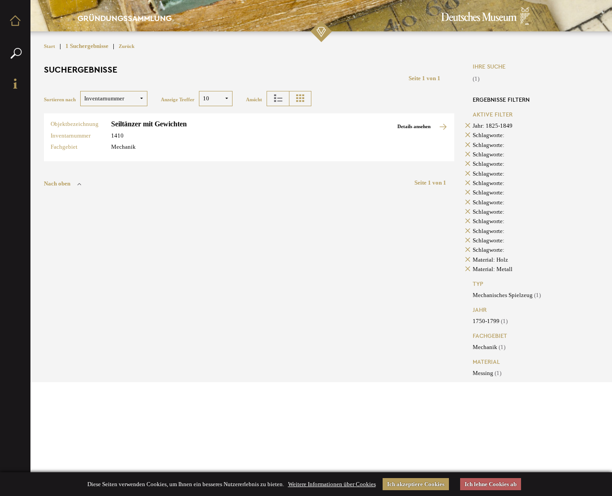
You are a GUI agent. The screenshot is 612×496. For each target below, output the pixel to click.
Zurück (126, 46)
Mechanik (489, 347)
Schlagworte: (488, 135)
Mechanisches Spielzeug (507, 295)
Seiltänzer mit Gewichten (149, 124)
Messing (487, 373)
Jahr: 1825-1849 (493, 125)
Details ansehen (414, 126)
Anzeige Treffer (177, 99)
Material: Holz (490, 259)
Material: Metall (493, 269)
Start (49, 46)
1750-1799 (490, 321)
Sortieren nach (60, 99)
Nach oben (57, 183)
